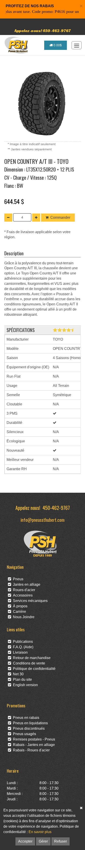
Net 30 (17, 674)
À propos (19, 606)
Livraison (19, 652)
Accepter (25, 841)
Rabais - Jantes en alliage (33, 745)
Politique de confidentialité (33, 669)
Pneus (17, 579)
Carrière (18, 611)
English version (24, 685)
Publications (22, 641)
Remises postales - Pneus (33, 739)
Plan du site (21, 679)
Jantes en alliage (25, 584)
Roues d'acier (23, 590)
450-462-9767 (56, 507)
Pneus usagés (23, 734)
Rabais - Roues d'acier (30, 750)
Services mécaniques (29, 601)
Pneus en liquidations (29, 723)
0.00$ (57, 45)
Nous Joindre (22, 617)
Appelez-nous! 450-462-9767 (42, 30)
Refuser (60, 841)
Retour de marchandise (31, 658)
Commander (60, 217)
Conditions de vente (28, 663)
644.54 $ (14, 201)
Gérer (43, 841)
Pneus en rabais (25, 718)
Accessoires (22, 595)
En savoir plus (40, 832)
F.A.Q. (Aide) (22, 647)
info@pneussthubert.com (43, 519)
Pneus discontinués (28, 728)
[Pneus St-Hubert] (16, 45)
